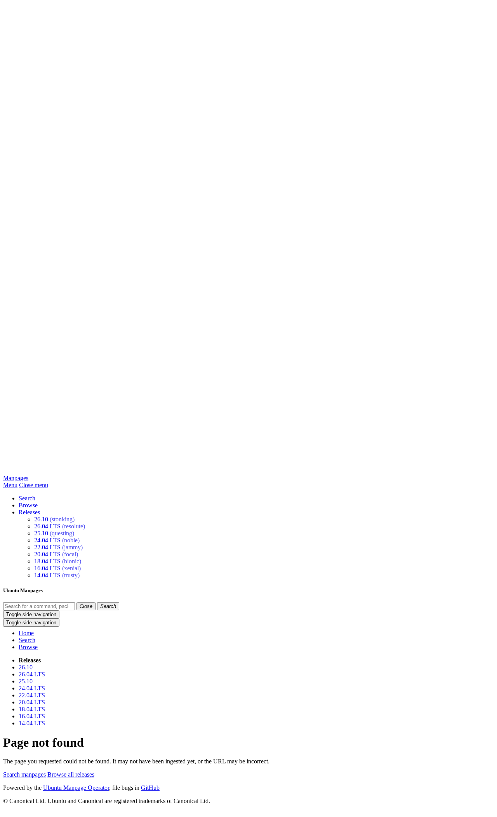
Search (27, 498)
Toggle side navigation (31, 614)
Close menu (33, 485)
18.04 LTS (57, 561)
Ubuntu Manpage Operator (76, 787)
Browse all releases (70, 774)
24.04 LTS (57, 540)
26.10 (54, 519)
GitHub (150, 787)
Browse (28, 505)
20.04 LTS (56, 554)
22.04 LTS (58, 547)
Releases (29, 512)
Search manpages (24, 774)
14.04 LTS (57, 575)
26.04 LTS (59, 526)
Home (26, 633)
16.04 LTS (57, 568)
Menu (10, 485)
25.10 (54, 533)
